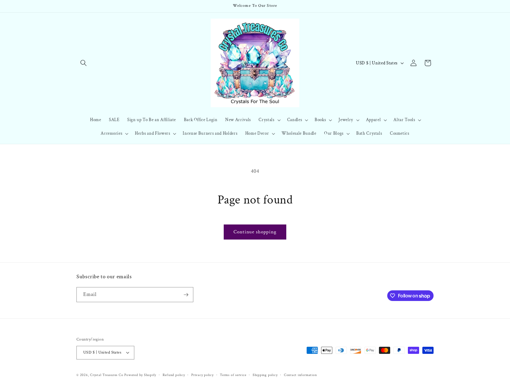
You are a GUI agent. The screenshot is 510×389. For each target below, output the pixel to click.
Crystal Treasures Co (106, 375)
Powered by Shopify (140, 375)
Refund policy (174, 375)
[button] (83, 63)
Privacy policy (202, 375)
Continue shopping (255, 232)
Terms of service (233, 375)
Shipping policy (265, 375)
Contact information (300, 375)
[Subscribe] (186, 294)
